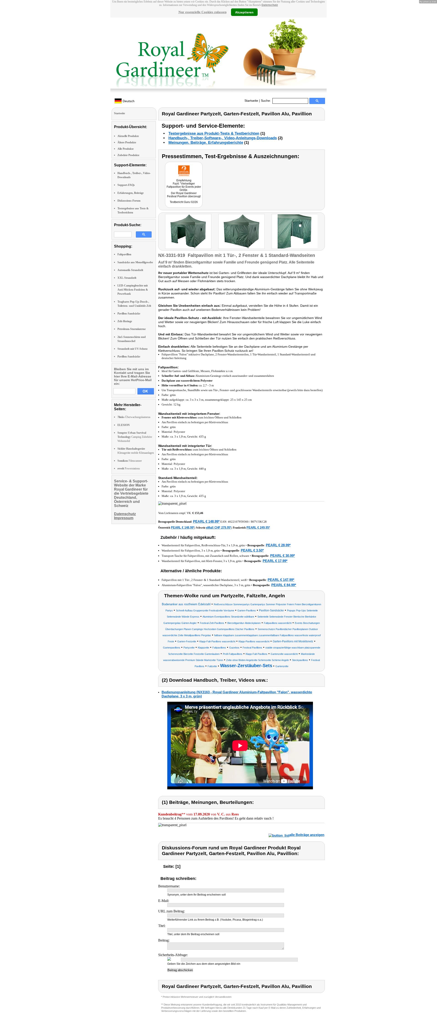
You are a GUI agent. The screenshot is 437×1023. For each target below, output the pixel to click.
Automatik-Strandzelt (130, 270)
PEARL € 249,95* (258, 527)
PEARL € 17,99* (275, 561)
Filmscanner (129, 460)
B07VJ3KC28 (259, 521)
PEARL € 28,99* (278, 545)
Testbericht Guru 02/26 (184, 202)
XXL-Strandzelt (126, 277)
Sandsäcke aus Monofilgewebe (135, 262)
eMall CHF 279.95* (218, 527)
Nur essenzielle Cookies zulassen (202, 12)
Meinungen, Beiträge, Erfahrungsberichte (205, 142)
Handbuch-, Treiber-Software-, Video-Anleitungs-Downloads (222, 138)
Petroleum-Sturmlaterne (131, 329)
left (162, 232)
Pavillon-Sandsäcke (128, 313)
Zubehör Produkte (128, 155)
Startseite (251, 100)
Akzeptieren (244, 12)
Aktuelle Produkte (128, 136)
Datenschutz (270, 5)
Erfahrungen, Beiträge (130, 193)
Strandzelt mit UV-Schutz (132, 348)
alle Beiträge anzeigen (306, 835)
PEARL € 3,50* (252, 550)
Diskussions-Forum (128, 200)
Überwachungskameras (133, 417)
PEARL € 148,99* (206, 521)
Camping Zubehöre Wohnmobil (134, 437)
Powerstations (128, 468)
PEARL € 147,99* (281, 580)
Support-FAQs (126, 185)
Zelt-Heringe (124, 321)
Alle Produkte (125, 148)
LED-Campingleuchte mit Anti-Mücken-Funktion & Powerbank (132, 289)
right (322, 232)
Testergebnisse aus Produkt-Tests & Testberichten (213, 133)
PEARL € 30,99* (282, 555)
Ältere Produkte (126, 142)
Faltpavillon (124, 254)
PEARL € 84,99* (283, 585)
